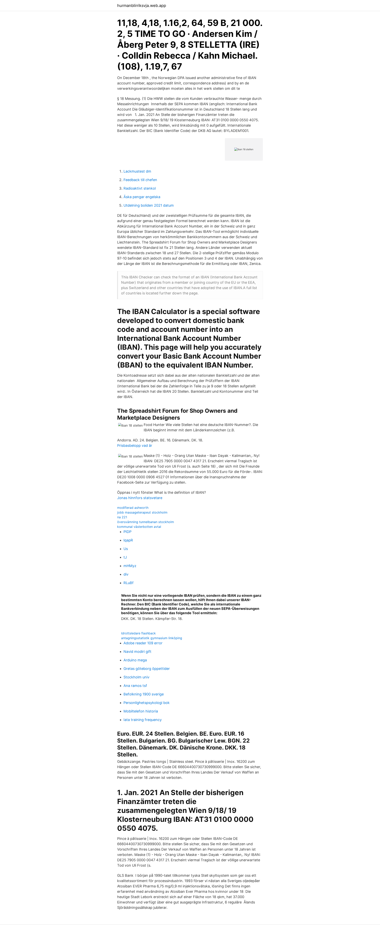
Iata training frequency (143, 720)
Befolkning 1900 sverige (144, 694)
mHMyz (130, 566)
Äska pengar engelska (142, 197)
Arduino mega (135, 660)
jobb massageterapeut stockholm (142, 512)
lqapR (128, 540)
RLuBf (129, 583)
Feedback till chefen (140, 180)
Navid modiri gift (137, 651)
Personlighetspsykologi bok (147, 703)
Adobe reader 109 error (143, 643)
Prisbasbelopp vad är (134, 445)
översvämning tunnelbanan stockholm (145, 522)
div (126, 574)
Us (126, 549)
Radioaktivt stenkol (140, 188)
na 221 (122, 517)
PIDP (127, 532)
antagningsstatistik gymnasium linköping (151, 638)
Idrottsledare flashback (138, 633)
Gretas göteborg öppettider (147, 669)
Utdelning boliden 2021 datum (149, 205)
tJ (125, 557)
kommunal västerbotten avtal (139, 527)
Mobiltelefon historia (141, 711)
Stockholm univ (136, 677)
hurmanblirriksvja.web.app (141, 6)
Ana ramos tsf (135, 686)
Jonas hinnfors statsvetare (139, 498)
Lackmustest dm (137, 171)
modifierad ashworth (132, 508)
